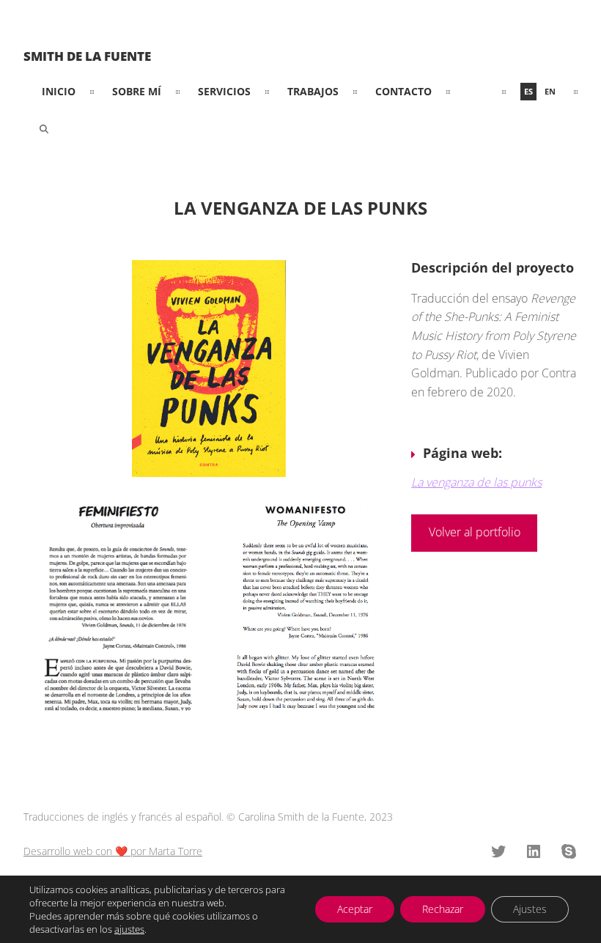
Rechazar (442, 909)
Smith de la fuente (87, 56)
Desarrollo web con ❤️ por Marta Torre (112, 851)
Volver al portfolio (474, 532)
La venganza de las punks (476, 482)
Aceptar (354, 909)
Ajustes (530, 909)
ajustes (129, 929)
